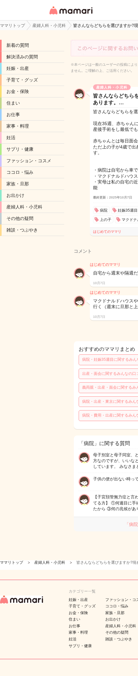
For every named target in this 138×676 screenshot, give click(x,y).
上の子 (105, 219)
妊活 (10, 137)
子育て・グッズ (22, 79)
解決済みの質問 (22, 56)
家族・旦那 (17, 183)
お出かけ (15, 195)
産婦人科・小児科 (24, 206)
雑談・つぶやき (22, 229)
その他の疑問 (19, 218)
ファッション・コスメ (28, 160)
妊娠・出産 (17, 68)
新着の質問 (17, 45)
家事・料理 (17, 126)
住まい (13, 103)
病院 (104, 210)
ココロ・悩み (19, 172)
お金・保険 (17, 91)
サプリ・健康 (19, 149)
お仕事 (13, 114)
